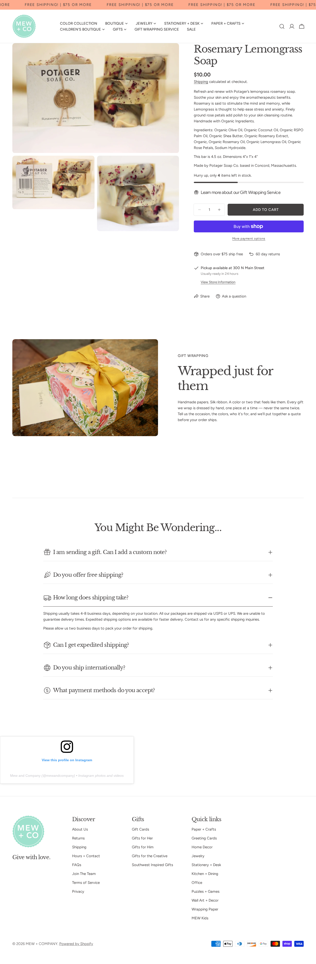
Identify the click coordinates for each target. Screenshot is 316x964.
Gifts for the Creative (149, 856)
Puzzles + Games (205, 891)
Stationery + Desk (206, 865)
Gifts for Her (142, 838)
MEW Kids (200, 918)
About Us (80, 829)
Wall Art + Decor (205, 900)
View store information (218, 282)
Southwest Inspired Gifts (152, 865)
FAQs (76, 865)
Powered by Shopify (76, 944)
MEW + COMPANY (42, 944)
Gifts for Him (143, 847)
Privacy (78, 891)
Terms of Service (86, 882)
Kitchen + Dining (205, 873)
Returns (78, 838)
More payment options (248, 238)
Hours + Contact (86, 856)
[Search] (282, 26)
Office (197, 882)
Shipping (201, 81)
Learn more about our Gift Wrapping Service (240, 192)
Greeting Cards (204, 838)
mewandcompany (60, 776)
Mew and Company (25, 776)
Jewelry (198, 856)
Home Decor (202, 847)
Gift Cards (140, 829)
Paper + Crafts (204, 829)
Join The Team (84, 873)
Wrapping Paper (205, 909)
